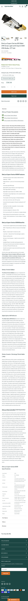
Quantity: (3, 86)
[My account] (22, 6)
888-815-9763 (14, 1)
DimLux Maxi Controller (7, 166)
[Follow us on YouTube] (10, 584)
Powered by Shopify (5, 598)
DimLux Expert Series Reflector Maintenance (13, 120)
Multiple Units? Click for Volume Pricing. (10, 64)
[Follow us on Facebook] (2, 584)
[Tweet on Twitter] (23, 101)
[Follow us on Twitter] (5, 584)
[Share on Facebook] (18, 101)
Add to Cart (14, 91)
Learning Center (14, 3)
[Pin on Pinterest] (21, 101)
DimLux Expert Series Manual (10, 115)
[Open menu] (2, 6)
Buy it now (14, 96)
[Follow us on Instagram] (7, 584)
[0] (25, 6)
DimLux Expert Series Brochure (11, 118)
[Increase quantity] (14, 87)
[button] (13, 599)
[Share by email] (26, 101)
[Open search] (20, 6)
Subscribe (5, 573)
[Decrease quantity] (7, 87)
